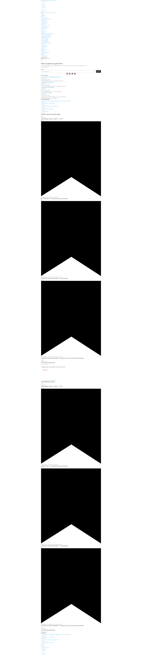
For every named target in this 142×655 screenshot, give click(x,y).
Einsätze (42, 29)
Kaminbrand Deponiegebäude (48, 82)
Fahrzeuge (43, 32)
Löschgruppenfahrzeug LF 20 (46, 36)
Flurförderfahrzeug (44, 40)
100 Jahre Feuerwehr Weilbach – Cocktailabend (54, 278)
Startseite (42, 13)
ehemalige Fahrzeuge (45, 41)
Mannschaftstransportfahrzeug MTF (47, 33)
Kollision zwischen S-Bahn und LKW (48, 103)
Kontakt (42, 48)
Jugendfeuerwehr (44, 23)
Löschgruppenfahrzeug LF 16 (46, 42)
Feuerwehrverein (44, 46)
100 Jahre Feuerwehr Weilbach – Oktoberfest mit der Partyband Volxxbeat (62, 358)
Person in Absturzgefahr (47, 92)
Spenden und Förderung (45, 25)
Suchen (42, 69)
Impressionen (43, 54)
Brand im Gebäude (45, 111)
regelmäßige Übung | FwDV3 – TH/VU (52, 119)
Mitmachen (43, 53)
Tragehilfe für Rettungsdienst (48, 87)
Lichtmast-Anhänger (44, 38)
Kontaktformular (44, 49)
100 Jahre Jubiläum (44, 56)
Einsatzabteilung (44, 17)
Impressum (43, 50)
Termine (42, 44)
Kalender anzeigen (44, 364)
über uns (42, 16)
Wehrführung (43, 20)
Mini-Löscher (43, 24)
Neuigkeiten (43, 15)
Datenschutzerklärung (45, 52)
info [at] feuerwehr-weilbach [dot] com (49, 380)
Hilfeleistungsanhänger (45, 37)
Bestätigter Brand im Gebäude (47, 108)
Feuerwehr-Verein (44, 21)
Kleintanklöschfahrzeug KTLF (46, 35)
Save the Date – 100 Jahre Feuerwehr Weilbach (54, 198)
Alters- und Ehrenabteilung (45, 19)
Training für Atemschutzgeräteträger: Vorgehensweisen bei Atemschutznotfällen (56, 100)
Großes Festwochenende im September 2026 (50, 106)
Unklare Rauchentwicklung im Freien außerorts (51, 76)
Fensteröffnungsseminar (48, 362)
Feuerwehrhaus (44, 31)
